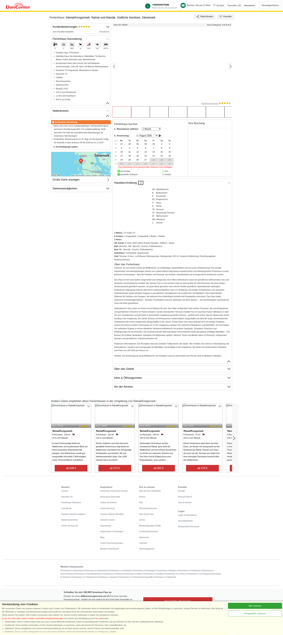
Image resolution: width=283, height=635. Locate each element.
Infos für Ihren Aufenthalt (149, 491)
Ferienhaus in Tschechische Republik (136, 577)
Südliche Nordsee (128, 17)
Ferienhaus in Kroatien (153, 574)
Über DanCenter (146, 514)
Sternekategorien (146, 549)
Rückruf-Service (185, 497)
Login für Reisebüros (187, 515)
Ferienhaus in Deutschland (96, 570)
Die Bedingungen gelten (67, 147)
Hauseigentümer (270, 5)
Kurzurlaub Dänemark (110, 497)
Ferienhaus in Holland (112, 574)
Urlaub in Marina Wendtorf (112, 514)
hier (97, 618)
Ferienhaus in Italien (133, 574)
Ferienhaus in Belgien (167, 570)
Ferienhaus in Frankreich (189, 570)
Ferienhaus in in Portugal (198, 574)
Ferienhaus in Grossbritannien (87, 574)
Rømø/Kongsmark (78, 17)
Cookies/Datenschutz (148, 531)
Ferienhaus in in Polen (175, 574)
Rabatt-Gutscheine (69, 520)
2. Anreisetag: (122, 135)
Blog (102, 537)
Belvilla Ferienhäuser (109, 549)
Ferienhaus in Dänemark (71, 570)
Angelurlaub (105, 526)
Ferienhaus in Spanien (107, 577)
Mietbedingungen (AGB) (150, 526)
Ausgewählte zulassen (255, 613)
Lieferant (143, 543)
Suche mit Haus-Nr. (69, 526)
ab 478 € (202, 468)
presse (142, 520)
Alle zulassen (255, 606)
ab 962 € (158, 468)
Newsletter (249, 5)
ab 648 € (71, 468)
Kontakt (181, 491)
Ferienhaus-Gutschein (71, 502)
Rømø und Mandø (103, 17)
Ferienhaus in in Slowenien (84, 577)
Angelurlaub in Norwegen (111, 531)
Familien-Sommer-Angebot (73, 514)
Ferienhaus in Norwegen (144, 570)
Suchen (220, 5)
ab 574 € (115, 468)
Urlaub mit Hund (107, 508)
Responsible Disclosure (188, 526)
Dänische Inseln (107, 520)
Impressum (144, 537)
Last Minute (66, 508)
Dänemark (148, 17)
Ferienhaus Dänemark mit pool (114, 491)
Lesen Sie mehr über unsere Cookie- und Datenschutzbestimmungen (33, 618)
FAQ (141, 502)
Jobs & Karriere (185, 502)
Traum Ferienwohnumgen (111, 543)
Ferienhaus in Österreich (165, 577)
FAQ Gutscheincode (148, 508)
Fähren (142, 497)
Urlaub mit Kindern (108, 502)
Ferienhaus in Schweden (121, 570)
